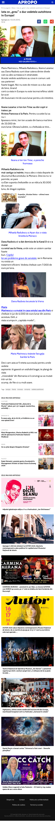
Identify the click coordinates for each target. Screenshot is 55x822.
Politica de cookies (18, 805)
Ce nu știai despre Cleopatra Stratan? (15, 447)
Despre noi (10, 800)
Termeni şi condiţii (36, 805)
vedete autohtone (37, 389)
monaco (20, 389)
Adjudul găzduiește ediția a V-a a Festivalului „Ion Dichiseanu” (27, 509)
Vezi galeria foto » (27, 60)
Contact (22, 800)
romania (27, 389)
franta (14, 389)
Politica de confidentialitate (39, 800)
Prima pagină (5, 8)
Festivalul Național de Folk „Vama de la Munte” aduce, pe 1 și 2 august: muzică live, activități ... (18, 406)
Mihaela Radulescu (11, 169)
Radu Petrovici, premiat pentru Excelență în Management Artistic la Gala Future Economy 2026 (18, 463)
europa (8, 389)
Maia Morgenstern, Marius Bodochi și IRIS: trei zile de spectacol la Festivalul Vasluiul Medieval (19, 434)
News (13, 8)
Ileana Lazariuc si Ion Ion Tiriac (17, 107)
